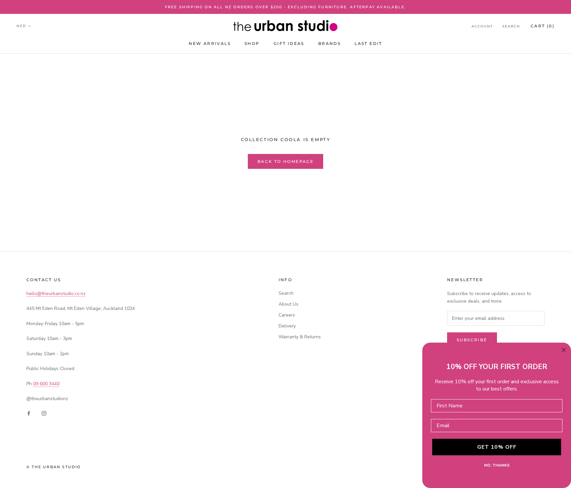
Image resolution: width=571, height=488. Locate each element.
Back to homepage (285, 161)
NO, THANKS (497, 465)
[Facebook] (28, 413)
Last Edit (368, 43)
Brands (329, 43)
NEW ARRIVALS (210, 43)
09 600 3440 (46, 384)
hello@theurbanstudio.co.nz (56, 293)
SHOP (252, 43)
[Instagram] (44, 413)
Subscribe (472, 339)
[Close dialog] (564, 350)
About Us (288, 304)
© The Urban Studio (53, 467)
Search (511, 26)
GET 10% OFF (496, 447)
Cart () (542, 25)
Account (482, 26)
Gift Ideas (289, 43)
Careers (287, 315)
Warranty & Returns (300, 337)
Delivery (287, 326)
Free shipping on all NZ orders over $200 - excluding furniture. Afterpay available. (285, 7)
